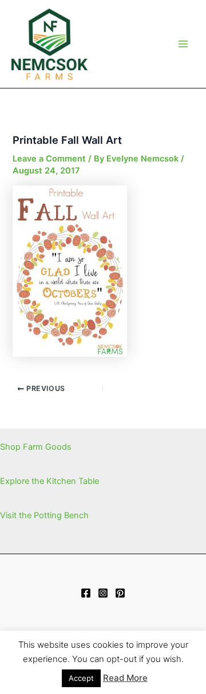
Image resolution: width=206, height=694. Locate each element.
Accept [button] (81, 678)
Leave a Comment (49, 159)
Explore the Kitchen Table (49, 481)
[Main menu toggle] (183, 44)
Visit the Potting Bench (44, 515)
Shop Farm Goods (36, 447)
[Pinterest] (120, 593)
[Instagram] (103, 593)
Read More (125, 677)
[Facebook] (86, 593)
